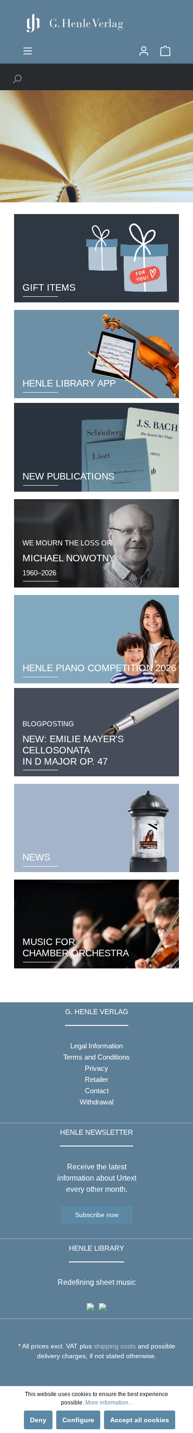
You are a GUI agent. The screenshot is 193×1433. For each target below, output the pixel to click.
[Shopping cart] (165, 51)
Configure (78, 1420)
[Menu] (27, 51)
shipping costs (115, 1346)
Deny (38, 1420)
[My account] (144, 51)
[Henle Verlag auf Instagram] (96, 1373)
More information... (109, 1402)
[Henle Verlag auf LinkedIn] (103, 1373)
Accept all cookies (139, 1420)
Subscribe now (97, 1214)
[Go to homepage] (96, 23)
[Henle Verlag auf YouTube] (89, 1373)
